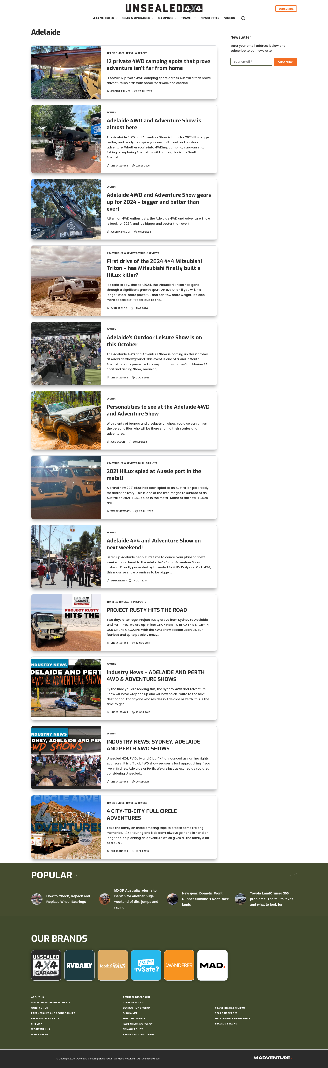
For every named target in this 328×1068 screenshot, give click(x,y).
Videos (229, 18)
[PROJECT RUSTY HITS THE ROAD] (66, 622)
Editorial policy (134, 1018)
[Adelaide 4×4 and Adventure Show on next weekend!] (66, 556)
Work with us (40, 1029)
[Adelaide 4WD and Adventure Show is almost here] (66, 139)
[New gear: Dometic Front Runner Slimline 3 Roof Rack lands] (172, 899)
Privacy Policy (133, 1029)
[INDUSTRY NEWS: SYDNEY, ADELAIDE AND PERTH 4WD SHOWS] (66, 757)
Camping (165, 18)
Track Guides (116, 53)
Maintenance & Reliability (232, 1018)
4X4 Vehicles (103, 18)
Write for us (39, 1034)
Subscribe (286, 8)
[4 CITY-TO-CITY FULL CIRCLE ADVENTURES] (66, 827)
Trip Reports (137, 601)
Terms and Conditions (138, 1034)
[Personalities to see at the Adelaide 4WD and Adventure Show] (66, 420)
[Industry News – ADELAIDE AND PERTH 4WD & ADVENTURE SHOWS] (66, 688)
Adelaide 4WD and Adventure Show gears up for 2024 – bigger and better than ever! (159, 201)
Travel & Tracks (136, 53)
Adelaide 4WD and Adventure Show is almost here (154, 124)
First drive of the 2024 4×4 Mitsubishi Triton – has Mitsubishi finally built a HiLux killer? (154, 268)
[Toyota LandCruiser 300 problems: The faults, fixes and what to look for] (240, 899)
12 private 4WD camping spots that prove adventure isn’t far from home (158, 65)
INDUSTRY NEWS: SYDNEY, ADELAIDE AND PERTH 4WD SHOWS (153, 745)
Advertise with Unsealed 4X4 (51, 1002)
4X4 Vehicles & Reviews (122, 253)
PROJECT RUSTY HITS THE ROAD (147, 610)
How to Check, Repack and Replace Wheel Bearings (68, 899)
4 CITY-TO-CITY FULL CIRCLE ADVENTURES (142, 814)
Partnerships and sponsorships (53, 1013)
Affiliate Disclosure (137, 997)
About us (37, 997)
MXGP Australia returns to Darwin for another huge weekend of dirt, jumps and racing (136, 899)
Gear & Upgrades (136, 18)
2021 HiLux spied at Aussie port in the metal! (154, 475)
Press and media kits (45, 1018)
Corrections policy (137, 1007)
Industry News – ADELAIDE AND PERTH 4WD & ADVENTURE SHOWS (156, 676)
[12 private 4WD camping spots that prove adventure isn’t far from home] (66, 72)
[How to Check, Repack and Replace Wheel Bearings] (37, 899)
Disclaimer (130, 1013)
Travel (186, 18)
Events (111, 112)
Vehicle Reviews (148, 253)
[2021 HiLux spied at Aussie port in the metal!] (66, 487)
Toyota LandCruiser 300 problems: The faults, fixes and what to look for (271, 898)
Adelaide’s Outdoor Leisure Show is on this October (154, 341)
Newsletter (209, 18)
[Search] (243, 18)
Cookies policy (133, 1002)
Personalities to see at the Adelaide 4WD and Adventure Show (158, 410)
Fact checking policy (138, 1023)
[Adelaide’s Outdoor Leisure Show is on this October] (66, 353)
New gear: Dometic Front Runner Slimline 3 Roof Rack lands (205, 898)
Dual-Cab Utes (148, 463)
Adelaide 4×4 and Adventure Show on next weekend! (154, 544)
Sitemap (36, 1023)
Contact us (39, 1007)
